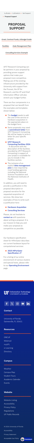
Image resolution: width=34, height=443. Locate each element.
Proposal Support (11, 16)
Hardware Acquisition (17, 207)
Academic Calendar (12, 379)
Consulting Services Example (16, 53)
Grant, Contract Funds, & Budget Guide (17, 39)
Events (7, 383)
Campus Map (9, 372)
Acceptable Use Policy (11, 438)
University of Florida (16, 426)
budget (14, 115)
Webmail (7, 341)
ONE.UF (7, 337)
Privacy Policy (10, 407)
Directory (8, 351)
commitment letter (17, 129)
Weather (7, 368)
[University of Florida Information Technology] (17, 292)
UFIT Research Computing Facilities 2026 (19, 143)
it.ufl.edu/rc (16, 13)
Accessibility (9, 403)
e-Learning (8, 348)
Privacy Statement (10, 434)
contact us (7, 217)
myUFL (7, 344)
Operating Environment (19, 265)
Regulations (9, 411)
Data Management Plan (22, 46)
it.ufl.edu (7, 13)
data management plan (19, 166)
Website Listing (10, 400)
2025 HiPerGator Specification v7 (15, 251)
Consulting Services (16, 210)
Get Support (27, 13)
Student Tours (10, 376)
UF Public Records (11, 414)
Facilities (5, 46)
